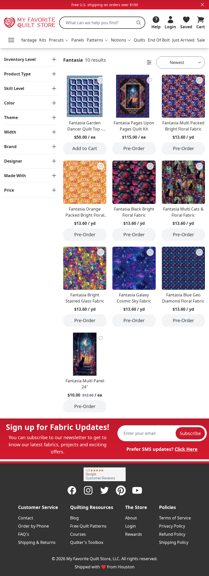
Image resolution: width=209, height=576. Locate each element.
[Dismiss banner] (202, 4)
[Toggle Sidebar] (149, 62)
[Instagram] (88, 490)
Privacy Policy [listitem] (172, 526)
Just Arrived (183, 40)
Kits (42, 40)
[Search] (138, 23)
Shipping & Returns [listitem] (37, 542)
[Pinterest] (121, 490)
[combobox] (102, 23)
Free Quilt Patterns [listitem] (88, 526)
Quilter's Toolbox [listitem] (86, 542)
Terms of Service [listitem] (175, 518)
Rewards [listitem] (133, 534)
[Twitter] (104, 490)
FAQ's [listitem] (23, 534)
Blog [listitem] (74, 518)
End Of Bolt (159, 40)
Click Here (186, 449)
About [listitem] (131, 518)
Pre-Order (134, 148)
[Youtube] (137, 490)
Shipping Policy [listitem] (173, 542)
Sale (201, 40)
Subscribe (190, 433)
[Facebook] (72, 490)
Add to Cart (84, 148)
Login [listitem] (130, 526)
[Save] (100, 80)
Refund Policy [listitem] (172, 534)
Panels (77, 40)
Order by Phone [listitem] (33, 526)
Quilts (139, 40)
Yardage (29, 40)
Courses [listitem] (78, 534)
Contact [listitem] (25, 518)
